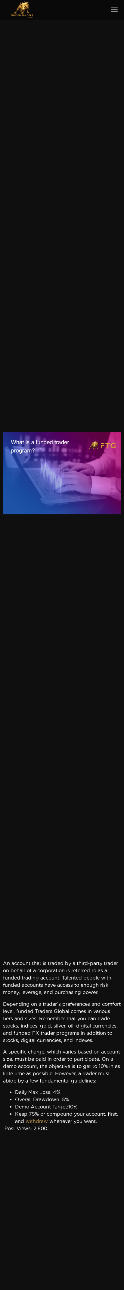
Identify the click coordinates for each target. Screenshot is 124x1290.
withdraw (37, 1121)
